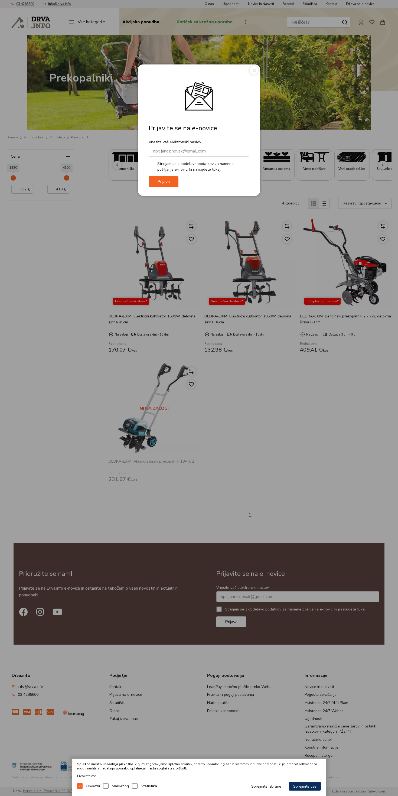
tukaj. (216, 169)
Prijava (163, 182)
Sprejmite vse (305, 786)
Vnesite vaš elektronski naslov (175, 142)
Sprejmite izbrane (266, 786)
